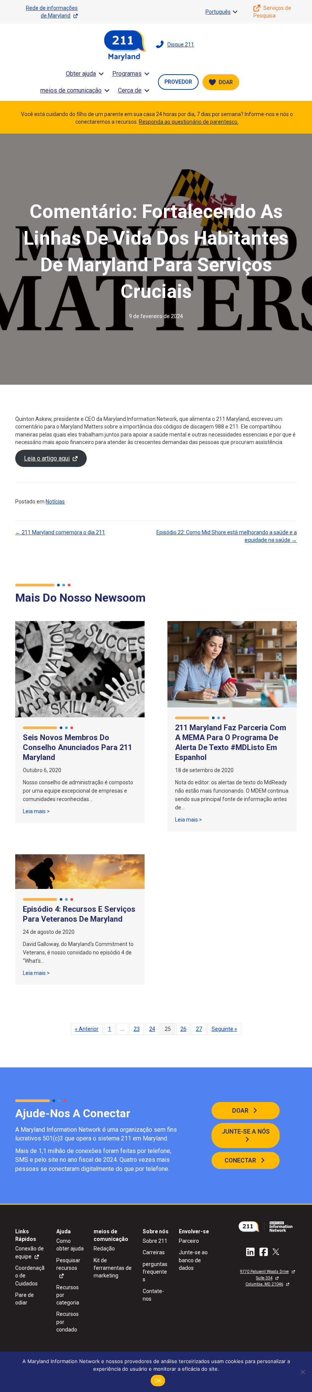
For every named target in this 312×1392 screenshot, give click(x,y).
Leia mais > (36, 811)
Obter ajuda (81, 73)
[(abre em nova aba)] (267, 1226)
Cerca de (130, 90)
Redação (104, 1248)
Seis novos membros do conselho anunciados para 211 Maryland (77, 747)
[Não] (302, 1372)
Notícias (55, 502)
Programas (127, 73)
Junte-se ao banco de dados (193, 1260)
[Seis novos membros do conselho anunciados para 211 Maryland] (80, 669)
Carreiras (154, 1252)
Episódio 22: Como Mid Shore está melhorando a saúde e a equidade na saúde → (226, 536)
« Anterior (87, 1029)
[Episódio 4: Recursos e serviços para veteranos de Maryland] (80, 871)
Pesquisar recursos (68, 1264)
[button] (235, 11)
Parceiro (189, 1241)
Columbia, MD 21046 (264, 1284)
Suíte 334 (264, 1278)
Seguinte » (224, 1029)
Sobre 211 (155, 1241)
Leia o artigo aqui (47, 458)
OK (158, 1381)
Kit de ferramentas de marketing (113, 1268)
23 (137, 1029)
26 (183, 1029)
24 (152, 1029)
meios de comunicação (71, 90)
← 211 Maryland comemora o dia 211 (60, 532)
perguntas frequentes (155, 1272)
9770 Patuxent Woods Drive (264, 1271)
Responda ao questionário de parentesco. (189, 122)
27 (199, 1029)
